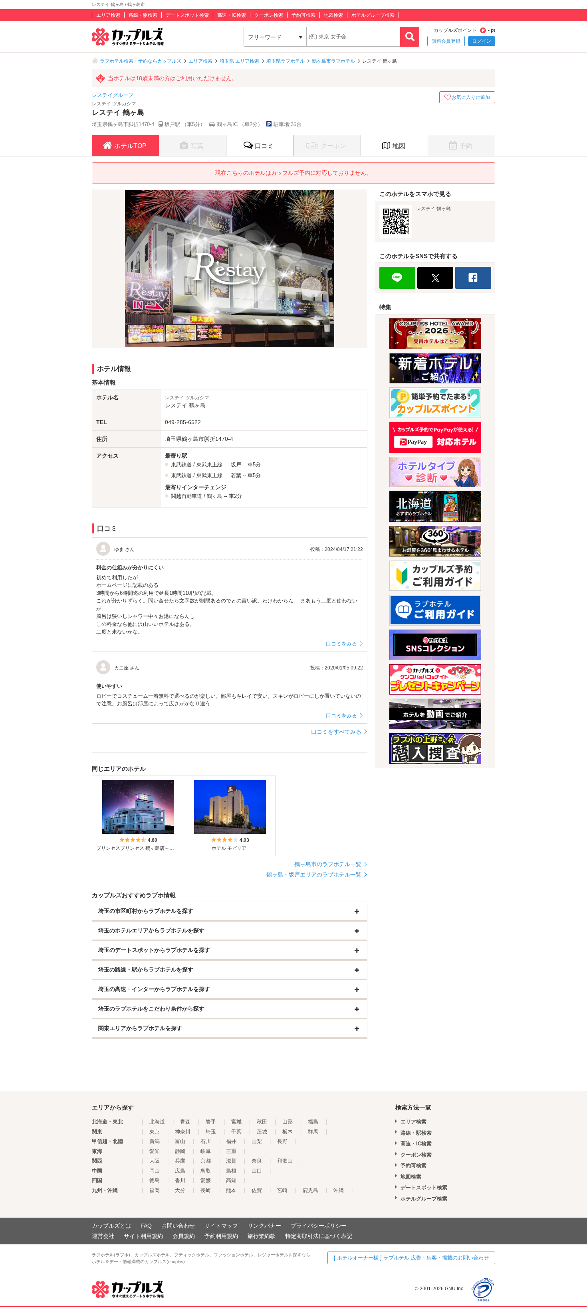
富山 (180, 1141)
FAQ (146, 1225)
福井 (231, 1141)
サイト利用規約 (143, 1236)
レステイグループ (112, 95)
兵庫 (180, 1161)
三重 (231, 1151)
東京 (154, 1132)
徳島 (154, 1180)
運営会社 (103, 1236)
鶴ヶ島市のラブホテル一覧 (327, 864)
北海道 (157, 1122)
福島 (313, 1122)
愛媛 (205, 1180)
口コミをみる (341, 644)
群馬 (313, 1132)
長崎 (205, 1190)
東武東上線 (209, 465)
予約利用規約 (221, 1236)
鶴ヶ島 (214, 496)
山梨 (257, 1141)
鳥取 (205, 1171)
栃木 (287, 1132)
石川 (205, 1141)
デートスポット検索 (187, 15)
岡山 (154, 1171)
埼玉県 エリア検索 (239, 61)
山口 (257, 1171)
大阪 (154, 1161)
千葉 (236, 1132)
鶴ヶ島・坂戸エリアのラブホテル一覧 (313, 874)
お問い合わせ (178, 1225)
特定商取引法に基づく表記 (318, 1236)
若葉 (236, 475)
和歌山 (285, 1161)
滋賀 (231, 1161)
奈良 (257, 1161)
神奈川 (182, 1132)
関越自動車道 (186, 496)
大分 (180, 1190)
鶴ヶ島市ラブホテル (333, 61)
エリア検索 (108, 15)
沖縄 (338, 1190)
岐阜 (205, 1151)
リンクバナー (264, 1225)
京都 (205, 1161)
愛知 (154, 1151)
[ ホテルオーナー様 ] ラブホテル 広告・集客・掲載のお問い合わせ (411, 1258)
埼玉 (211, 1132)
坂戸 (236, 465)
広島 (180, 1171)
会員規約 (184, 1236)
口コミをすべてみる (336, 732)
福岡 (154, 1190)
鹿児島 (310, 1190)
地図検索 (333, 15)
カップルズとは (111, 1225)
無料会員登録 (446, 41)
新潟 (154, 1141)
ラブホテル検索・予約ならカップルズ (140, 61)
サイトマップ (221, 1225)
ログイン (481, 41)
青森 (185, 1122)
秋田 (262, 1122)
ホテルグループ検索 (373, 15)
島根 (231, 1171)
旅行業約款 (262, 1236)
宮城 (236, 1122)
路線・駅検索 (143, 15)
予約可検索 (303, 15)
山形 (287, 1122)
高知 (231, 1180)
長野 (282, 1141)
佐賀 (257, 1190)
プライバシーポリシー (319, 1225)
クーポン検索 (268, 15)
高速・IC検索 (231, 15)
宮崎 (282, 1190)
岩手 (211, 1122)
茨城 (262, 1132)
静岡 (180, 1151)
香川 (180, 1180)
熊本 (231, 1190)
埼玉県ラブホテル (285, 61)
